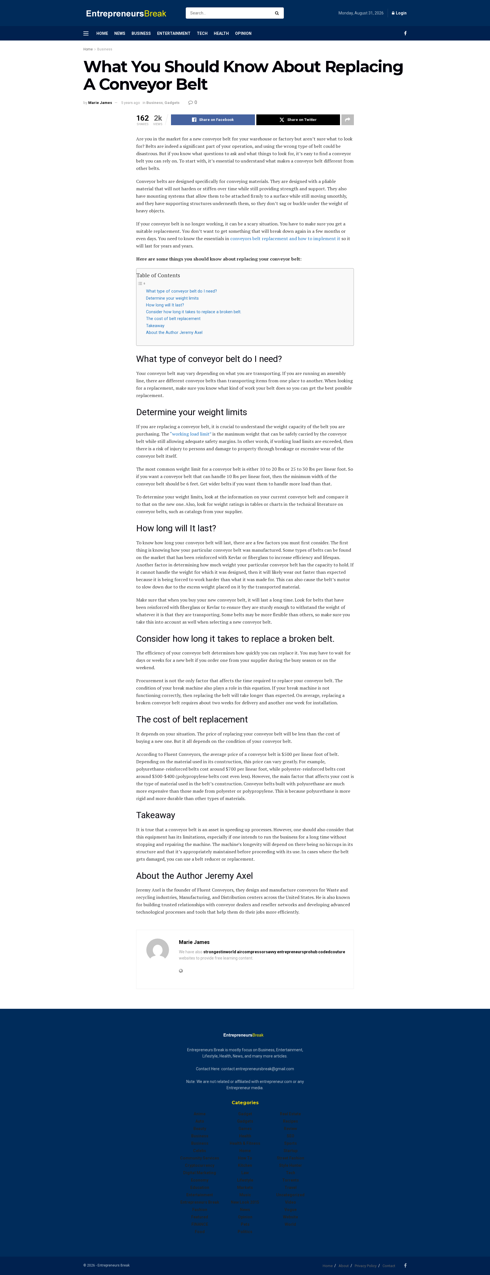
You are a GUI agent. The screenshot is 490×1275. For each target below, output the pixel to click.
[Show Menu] (85, 33)
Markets (245, 1187)
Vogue (290, 1209)
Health (221, 33)
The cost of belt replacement (173, 318)
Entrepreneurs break (199, 1202)
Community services (199, 1158)
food (200, 1231)
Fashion (199, 1209)
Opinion (243, 33)
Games (245, 1128)
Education (199, 1187)
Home (102, 33)
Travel (290, 1187)
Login (401, 13)
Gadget (245, 1114)
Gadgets (171, 103)
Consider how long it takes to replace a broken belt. (193, 312)
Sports (290, 1143)
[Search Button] (278, 13)
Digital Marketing (199, 1172)
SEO (290, 1136)
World (290, 1224)
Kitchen (245, 1165)
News (119, 33)
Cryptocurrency (199, 1165)
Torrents (290, 1180)
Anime (200, 1114)
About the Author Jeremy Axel (174, 332)
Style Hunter (290, 1165)
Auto (199, 1121)
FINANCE (199, 1224)
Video (290, 1202)
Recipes (290, 1121)
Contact (389, 1266)
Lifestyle (245, 1180)
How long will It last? (165, 305)
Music (245, 1195)
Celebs (199, 1150)
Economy (199, 1180)
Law (245, 1172)
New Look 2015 (245, 1202)
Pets (245, 1224)
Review (290, 1128)
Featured (199, 1217)
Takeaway (155, 325)
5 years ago (130, 103)
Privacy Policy (366, 1266)
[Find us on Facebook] (405, 33)
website (290, 1217)
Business (141, 33)
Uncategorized (290, 1195)
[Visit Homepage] (129, 13)
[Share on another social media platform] (347, 119)
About (344, 1266)
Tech (202, 33)
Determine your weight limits (172, 298)
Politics (245, 1231)
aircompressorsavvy (256, 952)
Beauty (199, 1128)
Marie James (100, 103)
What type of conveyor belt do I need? (181, 291)
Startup (290, 1150)
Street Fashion (290, 1158)
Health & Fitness (245, 1143)
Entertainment (174, 33)
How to (245, 1158)
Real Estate (290, 1114)
